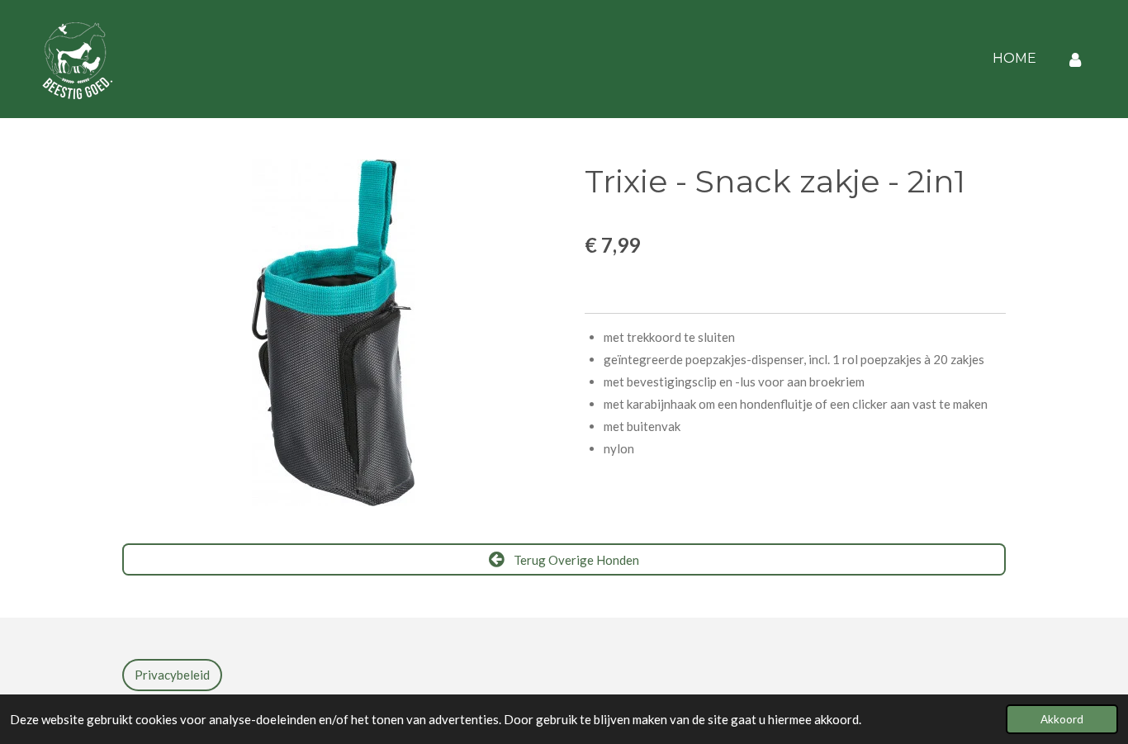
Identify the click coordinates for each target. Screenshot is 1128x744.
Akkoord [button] (1061, 719)
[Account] (1075, 59)
